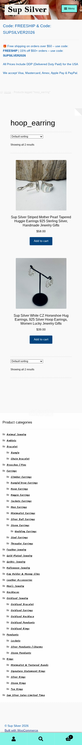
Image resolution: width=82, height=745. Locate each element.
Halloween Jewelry (18, 568)
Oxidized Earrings (22, 610)
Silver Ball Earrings (23, 519)
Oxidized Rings (20, 629)
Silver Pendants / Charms (27, 647)
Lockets (15, 641)
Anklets (11, 441)
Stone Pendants (21, 653)
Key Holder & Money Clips (23, 574)
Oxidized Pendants (23, 623)
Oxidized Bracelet (22, 604)
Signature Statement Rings (28, 671)
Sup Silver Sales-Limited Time (26, 695)
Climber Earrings (21, 477)
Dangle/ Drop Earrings (24, 483)
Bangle (15, 453)
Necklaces (13, 592)
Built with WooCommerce (21, 730)
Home (7, 91)
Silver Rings (18, 677)
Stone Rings (18, 683)
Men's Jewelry (15, 586)
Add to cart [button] (41, 241)
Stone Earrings (20, 525)
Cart (63, 735)
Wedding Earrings (25, 531)
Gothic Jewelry (16, 562)
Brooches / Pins (16, 465)
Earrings (12, 471)
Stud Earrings (19, 538)
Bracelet (12, 447)
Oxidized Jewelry (17, 598)
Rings (10, 659)
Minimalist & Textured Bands (29, 665)
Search (41, 739)
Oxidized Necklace (22, 616)
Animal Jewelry (16, 434)
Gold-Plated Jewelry (19, 556)
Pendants (13, 635)
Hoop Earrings (19, 489)
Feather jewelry (16, 550)
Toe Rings (17, 689)
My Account (13, 739)
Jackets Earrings (21, 501)
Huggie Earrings (20, 495)
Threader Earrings (22, 544)
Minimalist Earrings (23, 513)
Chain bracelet (20, 459)
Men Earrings (19, 507)
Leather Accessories (19, 580)
